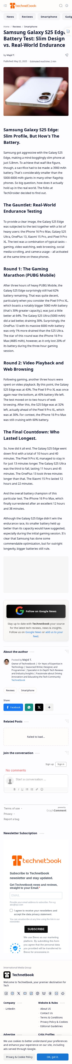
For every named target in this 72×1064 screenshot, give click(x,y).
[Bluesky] (43, 993)
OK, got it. (53, 1057)
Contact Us (46, 1013)
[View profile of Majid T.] (22, 659)
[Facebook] (6, 993)
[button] (13, 707)
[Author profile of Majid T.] (9, 55)
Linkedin (10, 1008)
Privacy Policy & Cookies (54, 1021)
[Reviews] (27, 16)
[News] (10, 16)
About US (45, 1008)
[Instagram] (12, 993)
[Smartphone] (49, 16)
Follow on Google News (41, 611)
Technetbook (18, 680)
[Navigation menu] (5, 5)
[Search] (60, 5)
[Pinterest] (37, 993)
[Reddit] (62, 993)
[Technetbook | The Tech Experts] (23, 5)
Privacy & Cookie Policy (19, 1057)
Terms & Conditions (51, 1017)
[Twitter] (18, 993)
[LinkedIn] (56, 993)
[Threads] (50, 993)
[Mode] (66, 5)
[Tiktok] (31, 993)
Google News (33, 632)
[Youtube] (25, 993)
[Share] (66, 55)
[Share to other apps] (49, 707)
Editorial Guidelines (51, 1026)
